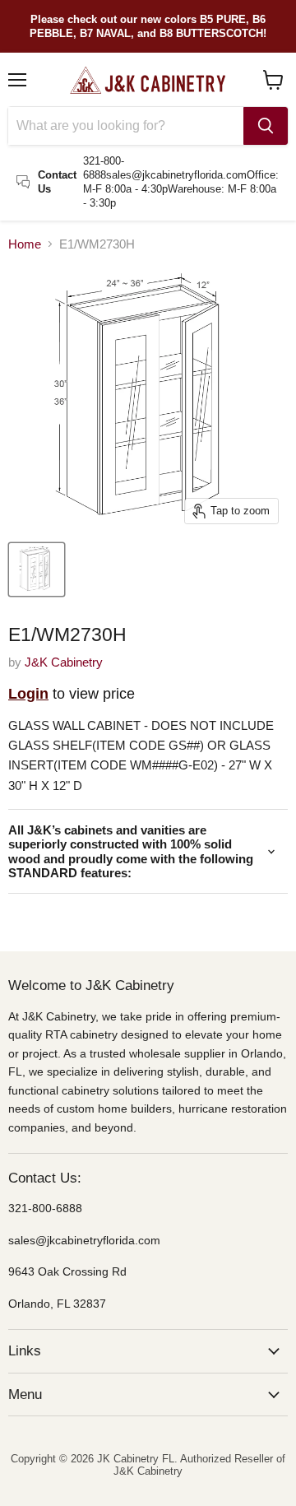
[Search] (265, 126)
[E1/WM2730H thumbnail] (36, 569)
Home (24, 244)
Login (28, 694)
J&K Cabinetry (64, 662)
